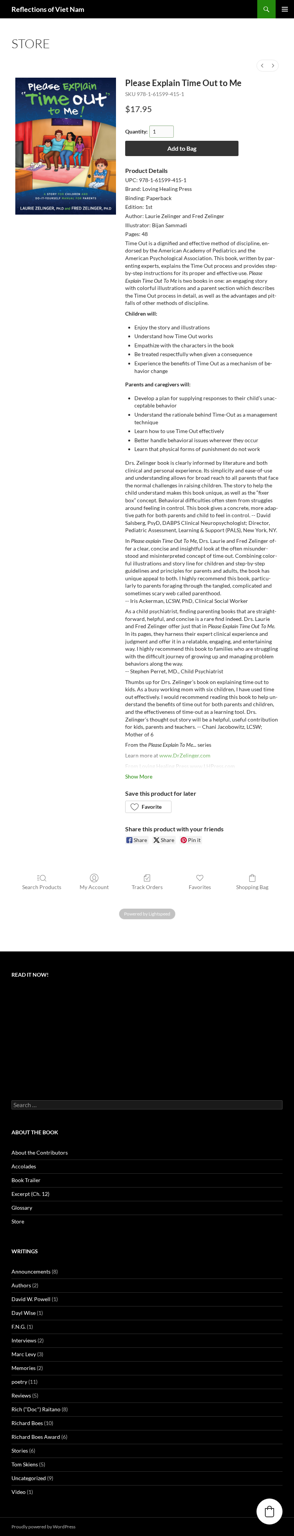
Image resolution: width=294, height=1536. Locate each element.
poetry (19, 1381)
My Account (94, 887)
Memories (23, 1368)
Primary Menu (285, 9)
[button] (148, 807)
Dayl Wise (23, 1313)
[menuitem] (262, 65)
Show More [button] (138, 776)
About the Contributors (39, 1152)
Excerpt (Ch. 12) (30, 1194)
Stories (19, 1450)
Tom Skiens (24, 1464)
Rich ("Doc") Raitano (35, 1409)
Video (18, 1492)
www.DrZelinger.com (185, 755)
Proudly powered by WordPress (43, 1526)
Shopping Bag (252, 887)
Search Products (41, 887)
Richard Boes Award (35, 1436)
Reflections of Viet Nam (47, 9)
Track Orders (147, 887)
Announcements (31, 1271)
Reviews (21, 1395)
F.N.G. (18, 1326)
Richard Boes (27, 1423)
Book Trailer (26, 1180)
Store (17, 1221)
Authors (21, 1285)
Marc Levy (23, 1354)
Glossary (21, 1207)
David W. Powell (31, 1299)
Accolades (23, 1166)
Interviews (23, 1340)
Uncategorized (28, 1478)
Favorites (200, 887)
